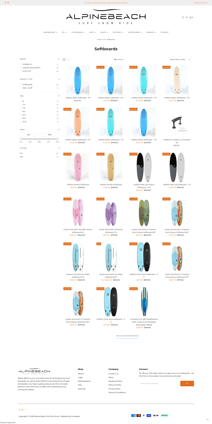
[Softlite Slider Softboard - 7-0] (111, 122)
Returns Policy (115, 385)
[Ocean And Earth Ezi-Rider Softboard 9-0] (78, 257)
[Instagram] (8, 2)
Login (80, 377)
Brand (23, 59)
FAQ (80, 385)
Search (81, 374)
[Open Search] (183, 17)
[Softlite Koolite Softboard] (78, 167)
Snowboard (49, 32)
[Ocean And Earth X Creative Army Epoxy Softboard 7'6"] (177, 257)
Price (22, 130)
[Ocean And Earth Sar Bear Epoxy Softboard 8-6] (78, 212)
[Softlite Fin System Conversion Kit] (177, 122)
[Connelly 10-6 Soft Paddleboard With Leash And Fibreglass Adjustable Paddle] (144, 302)
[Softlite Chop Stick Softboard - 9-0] (144, 257)
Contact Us (113, 374)
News (111, 377)
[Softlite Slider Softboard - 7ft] (78, 80)
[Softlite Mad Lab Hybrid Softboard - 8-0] (144, 167)
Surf (91, 32)
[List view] (68, 59)
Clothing (117, 32)
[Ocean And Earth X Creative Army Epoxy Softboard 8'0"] (177, 212)
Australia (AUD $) (199, 3)
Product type (26, 79)
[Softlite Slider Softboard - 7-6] (144, 80)
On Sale (23, 148)
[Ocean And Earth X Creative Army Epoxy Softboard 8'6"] (144, 212)
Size (21, 96)
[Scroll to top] (207, 419)
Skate (103, 32)
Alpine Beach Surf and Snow (47, 416)
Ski (63, 32)
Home (99, 39)
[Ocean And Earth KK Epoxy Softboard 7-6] (111, 212)
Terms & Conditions (117, 392)
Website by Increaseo (70, 416)
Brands (150, 32)
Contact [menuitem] (165, 32)
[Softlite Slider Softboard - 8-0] (111, 80)
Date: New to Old (177, 59)
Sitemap (81, 389)
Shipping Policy (115, 381)
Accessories (134, 32)
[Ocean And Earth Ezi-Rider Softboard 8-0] (111, 257)
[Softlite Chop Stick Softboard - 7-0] (111, 302)
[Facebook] (5, 2)
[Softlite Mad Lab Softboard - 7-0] (177, 167)
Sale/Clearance (84, 381)
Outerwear (77, 32)
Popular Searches (7, 422)
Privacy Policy (114, 389)
